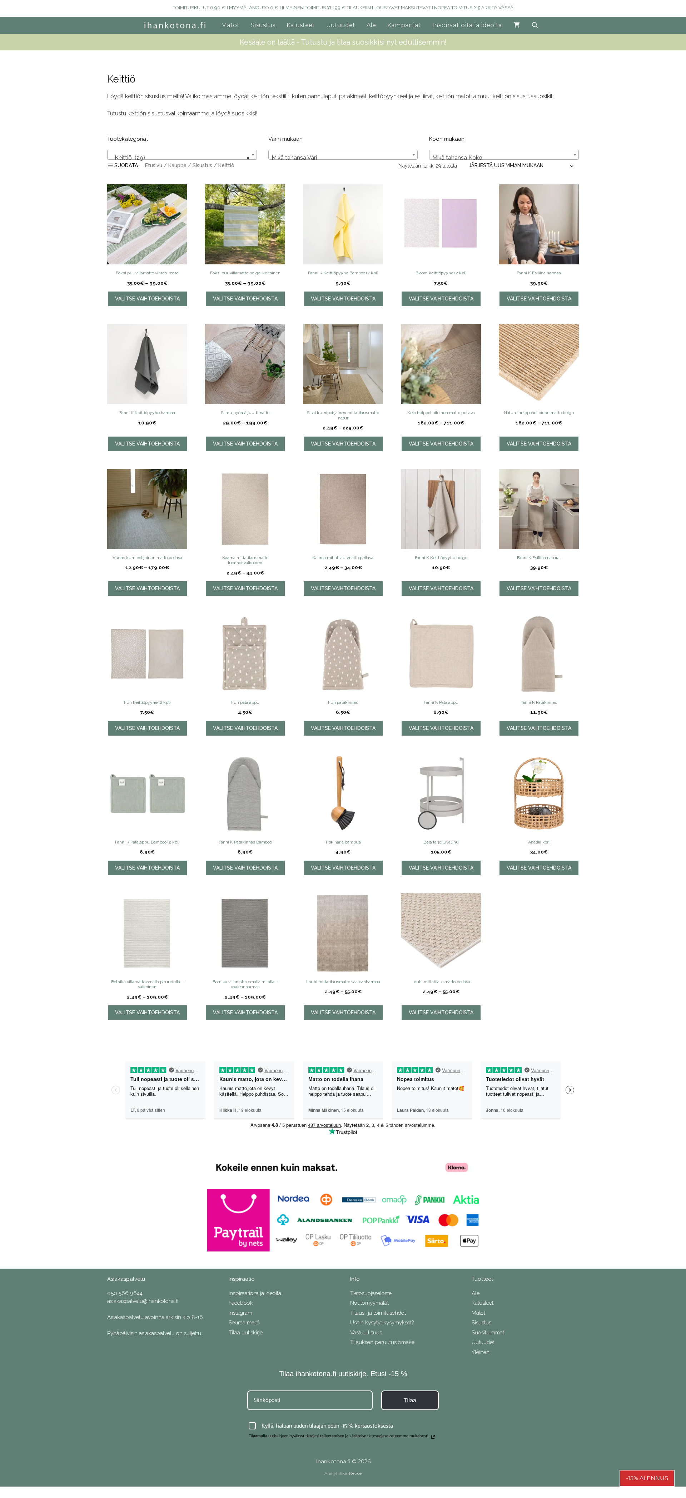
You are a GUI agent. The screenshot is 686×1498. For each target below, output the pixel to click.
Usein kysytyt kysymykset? (382, 1322)
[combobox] (182, 155)
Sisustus (263, 25)
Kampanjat (404, 25)
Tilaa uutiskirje (246, 1332)
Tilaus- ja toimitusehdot (378, 1313)
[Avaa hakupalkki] (535, 25)
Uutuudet (340, 25)
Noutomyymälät (369, 1303)
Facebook (241, 1303)
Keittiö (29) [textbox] (179, 157)
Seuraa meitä (244, 1322)
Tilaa (410, 1400)
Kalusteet (301, 25)
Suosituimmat (488, 1332)
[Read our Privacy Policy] (433, 1437)
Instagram (240, 1313)
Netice (355, 1473)
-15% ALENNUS (647, 1478)
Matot (230, 25)
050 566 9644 (125, 1293)
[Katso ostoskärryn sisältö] (517, 25)
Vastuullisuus (366, 1332)
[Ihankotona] (176, 25)
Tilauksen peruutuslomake (382, 1342)
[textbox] (343, 158)
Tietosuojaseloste (371, 1293)
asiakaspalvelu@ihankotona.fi (142, 1301)
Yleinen (480, 1352)
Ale (371, 25)
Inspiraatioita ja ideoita (467, 25)
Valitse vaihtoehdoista (147, 299)
